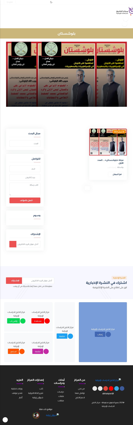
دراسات (60, 392)
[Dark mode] (51, 2)
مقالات (61, 400)
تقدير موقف (17, 393)
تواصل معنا (80, 393)
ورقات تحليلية (16, 389)
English (10, 2)
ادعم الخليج (80, 397)
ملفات (61, 396)
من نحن (81, 389)
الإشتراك (15, 280)
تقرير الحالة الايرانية (35, 393)
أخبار (20, 397)
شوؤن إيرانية (37, 397)
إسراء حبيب (112, 167)
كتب (41, 389)
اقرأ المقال (117, 174)
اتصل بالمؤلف (25, 200)
